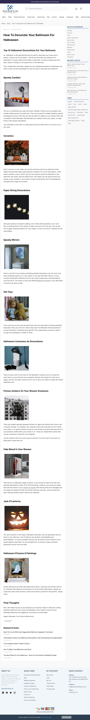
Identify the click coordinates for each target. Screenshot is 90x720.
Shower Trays (31, 17)
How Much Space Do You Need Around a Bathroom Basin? (77, 71)
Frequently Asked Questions (32, 675)
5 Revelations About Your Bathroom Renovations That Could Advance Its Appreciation (33, 638)
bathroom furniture (43, 281)
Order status (50, 686)
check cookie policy (46, 717)
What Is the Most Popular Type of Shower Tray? (76, 64)
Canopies (61, 17)
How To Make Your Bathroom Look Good (17, 649)
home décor (8, 621)
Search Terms (28, 692)
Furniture (54, 17)
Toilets (10, 17)
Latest (69, 52)
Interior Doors (41, 17)
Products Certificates (30, 686)
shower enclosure (29, 487)
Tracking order (50, 689)
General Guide (71, 49)
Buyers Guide (70, 40)
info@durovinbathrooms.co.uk (77, 686)
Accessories (70, 17)
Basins (4, 17)
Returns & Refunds (29, 697)
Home (3, 23)
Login (48, 677)
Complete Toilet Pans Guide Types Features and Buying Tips (76, 84)
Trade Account (50, 683)
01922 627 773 (73, 692)
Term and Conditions (30, 700)
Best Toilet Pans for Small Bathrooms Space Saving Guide (77, 91)
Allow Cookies (66, 717)
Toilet (68, 35)
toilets (6, 380)
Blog (8, 23)
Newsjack (69, 47)
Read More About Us (7, 688)
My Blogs (69, 30)
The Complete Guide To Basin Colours (17, 643)
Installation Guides (29, 683)
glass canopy (70, 54)
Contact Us (27, 694)
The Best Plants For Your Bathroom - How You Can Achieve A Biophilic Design (30, 655)
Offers (77, 17)
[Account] (76, 8)
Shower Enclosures (19, 17)
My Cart (48, 680)
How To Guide (71, 42)
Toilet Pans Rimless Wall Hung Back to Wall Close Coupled (77, 78)
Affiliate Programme (29, 680)
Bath (48, 17)
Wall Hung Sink (71, 45)
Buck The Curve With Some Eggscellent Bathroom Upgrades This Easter (28, 632)
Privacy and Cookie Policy (31, 689)
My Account (49, 675)
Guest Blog (70, 57)
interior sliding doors (72, 37)
